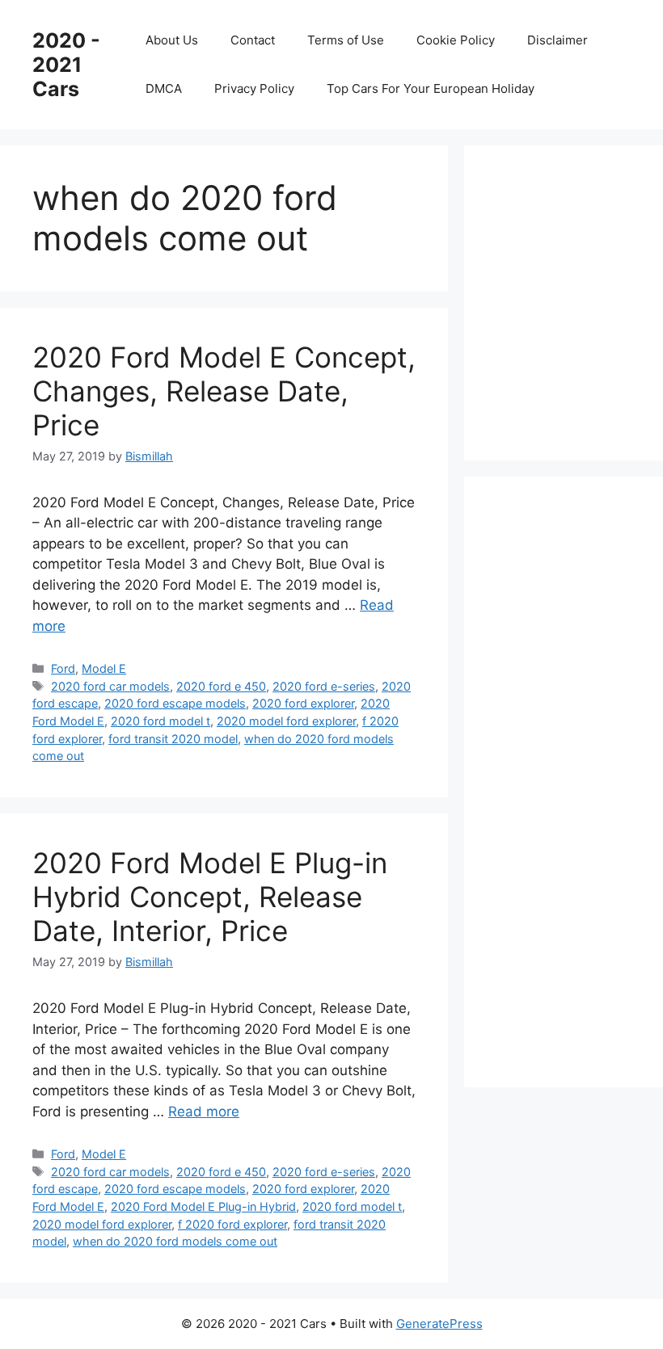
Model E (104, 668)
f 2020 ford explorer (232, 1224)
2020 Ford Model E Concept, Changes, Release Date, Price (224, 391)
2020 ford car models (110, 686)
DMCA (164, 88)
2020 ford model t (160, 721)
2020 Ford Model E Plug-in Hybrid (203, 1206)
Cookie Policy (455, 40)
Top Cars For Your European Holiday (430, 88)
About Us (172, 40)
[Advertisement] (579, 299)
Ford (63, 668)
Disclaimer (557, 40)
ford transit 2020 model (173, 739)
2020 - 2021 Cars (66, 64)
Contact (252, 40)
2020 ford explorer (303, 703)
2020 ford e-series (323, 686)
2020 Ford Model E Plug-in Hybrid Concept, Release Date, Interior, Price (209, 897)
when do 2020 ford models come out (175, 1241)
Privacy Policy (254, 88)
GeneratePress (439, 1323)
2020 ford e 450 (221, 686)
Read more (203, 1111)
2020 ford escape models (175, 703)
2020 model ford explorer (286, 721)
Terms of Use (345, 40)
